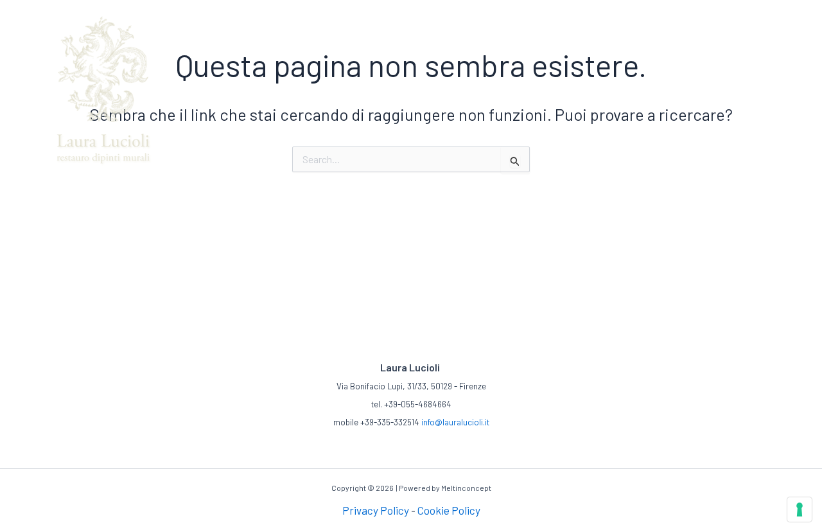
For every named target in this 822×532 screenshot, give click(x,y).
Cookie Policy (448, 510)
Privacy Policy (375, 510)
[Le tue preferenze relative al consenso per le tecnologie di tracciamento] (799, 509)
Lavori (459, 12)
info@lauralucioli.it (455, 422)
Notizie (702, 12)
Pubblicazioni (516, 12)
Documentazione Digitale (616, 12)
